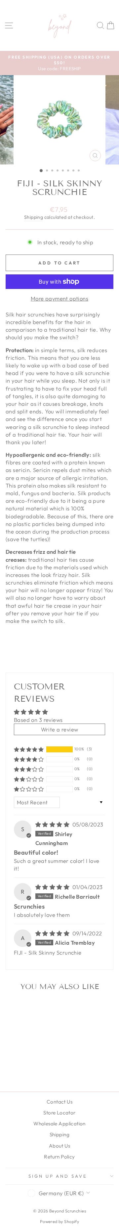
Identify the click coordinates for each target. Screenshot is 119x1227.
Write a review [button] (59, 729)
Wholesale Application (59, 1123)
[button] (29, 749)
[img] (53, 824)
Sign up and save (58, 1176)
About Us (59, 1146)
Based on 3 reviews (38, 719)
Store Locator (59, 1112)
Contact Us (59, 1102)
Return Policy (59, 1157)
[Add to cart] (39, 1007)
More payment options (59, 298)
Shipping (33, 217)
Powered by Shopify (59, 1221)
